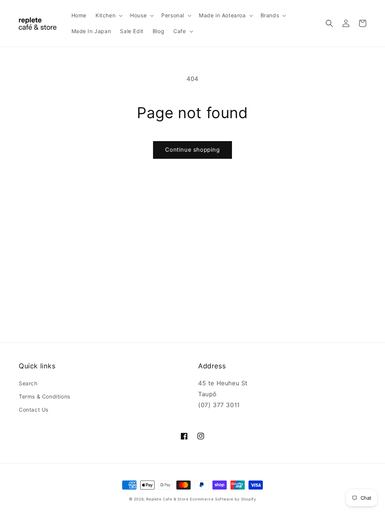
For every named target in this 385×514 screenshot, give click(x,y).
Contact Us (34, 409)
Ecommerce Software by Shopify (223, 499)
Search (28, 383)
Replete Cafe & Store (167, 499)
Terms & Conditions (44, 396)
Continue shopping (192, 149)
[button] (108, 15)
